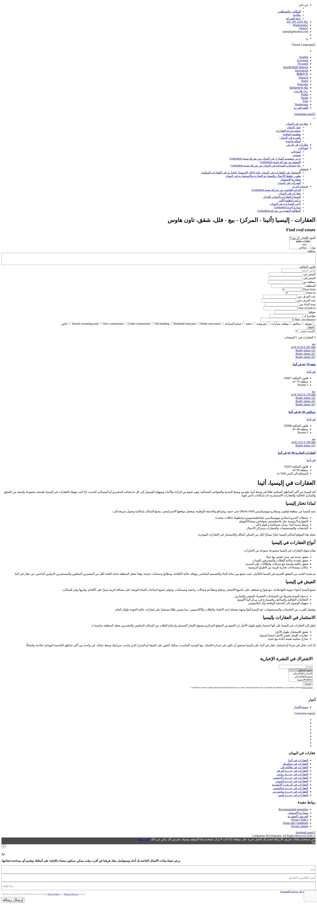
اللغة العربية (301, 107)
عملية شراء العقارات (288, 130)
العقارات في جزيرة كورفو (292, 770)
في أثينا (311, 371)
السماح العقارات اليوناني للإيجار (282, 196)
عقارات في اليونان (297, 123)
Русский (303, 63)
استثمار (303, 169)
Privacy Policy (307, 688)
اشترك (308, 683)
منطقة (311, 251)
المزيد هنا (144, 839)
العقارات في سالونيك (295, 763)
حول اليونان (294, 127)
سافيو (296, 323)
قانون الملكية (308, 266)
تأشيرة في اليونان (290, 137)
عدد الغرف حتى (306, 300)
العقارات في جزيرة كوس (293, 795)
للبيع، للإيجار (308, 237)
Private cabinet (299, 826)
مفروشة (261, 323)
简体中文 (302, 73)
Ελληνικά (302, 60)
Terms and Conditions (295, 822)
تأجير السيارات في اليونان (285, 203)
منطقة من (309, 281)
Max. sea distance (305, 319)
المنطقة (311, 285)
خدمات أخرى (300, 186)
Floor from (309, 289)
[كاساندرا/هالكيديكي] (301, 673)
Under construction (139, 323)
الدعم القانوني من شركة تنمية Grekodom (276, 189)
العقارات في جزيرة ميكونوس (290, 788)
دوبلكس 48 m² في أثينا (302, 412)
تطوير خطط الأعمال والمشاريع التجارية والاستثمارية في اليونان (263, 176)
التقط (311, 327)
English (303, 57)
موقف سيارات (280, 323)
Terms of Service (71, 894)
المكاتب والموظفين (289, 11)
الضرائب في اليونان (289, 183)
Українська (301, 104)
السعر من (310, 274)
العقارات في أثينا (298, 760)
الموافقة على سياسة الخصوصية (296, 891)
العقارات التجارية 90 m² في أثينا (297, 452)
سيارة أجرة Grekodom (287, 207)
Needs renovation (210, 323)
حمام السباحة (233, 323)
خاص (64, 323)
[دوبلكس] (300, 247)
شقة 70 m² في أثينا (304, 364)
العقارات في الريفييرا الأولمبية (290, 784)
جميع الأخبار (301, 707)
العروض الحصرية (298, 816)
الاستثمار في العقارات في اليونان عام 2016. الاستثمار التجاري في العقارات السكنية (251, 172)
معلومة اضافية (292, 134)
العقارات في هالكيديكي (294, 767)
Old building (162, 323)
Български (301, 70)
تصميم (297, 155)
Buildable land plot (185, 323)
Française (302, 84)
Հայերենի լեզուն (295, 67)
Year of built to (307, 308)
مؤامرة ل (310, 315)
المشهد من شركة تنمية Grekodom (280, 162)
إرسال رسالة (13, 900)
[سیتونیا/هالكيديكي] (301, 676)
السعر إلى (309, 278)
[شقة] (300, 244)
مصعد (308, 323)
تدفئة (249, 323)
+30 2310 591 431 (297, 21)
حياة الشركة (293, 18)
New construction (113, 323)
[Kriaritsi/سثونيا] (301, 679)
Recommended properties (293, 809)
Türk (305, 101)
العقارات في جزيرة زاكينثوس (290, 777)
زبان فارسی (301, 91)
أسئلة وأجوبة (293, 141)
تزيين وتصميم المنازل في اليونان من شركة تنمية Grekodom (265, 158)
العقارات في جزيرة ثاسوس (291, 781)
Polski (304, 94)
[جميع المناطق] (301, 670)
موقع (312, 311)
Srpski (304, 97)
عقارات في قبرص (297, 144)
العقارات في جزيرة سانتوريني (290, 791)
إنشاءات (303, 148)
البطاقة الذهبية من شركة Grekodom (279, 210)
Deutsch (303, 77)
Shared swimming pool (85, 323)
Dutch (304, 80)
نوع (313, 247)
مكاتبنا (297, 14)
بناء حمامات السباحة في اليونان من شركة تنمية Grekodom (266, 165)
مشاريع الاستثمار (290, 179)
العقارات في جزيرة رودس (292, 774)
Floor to (311, 292)
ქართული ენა (298, 87)
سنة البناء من (307, 304)
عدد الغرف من (307, 296)
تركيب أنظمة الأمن (289, 200)
